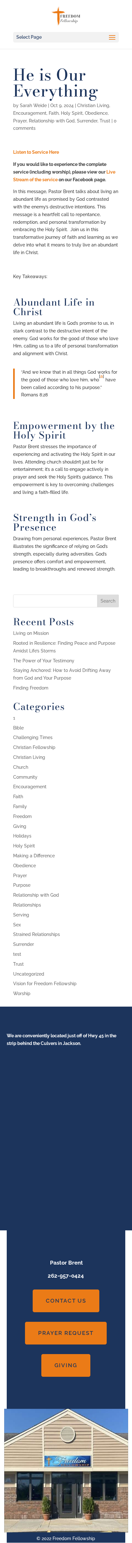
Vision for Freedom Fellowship (45, 983)
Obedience (96, 113)
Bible (18, 727)
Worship (21, 993)
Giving (19, 826)
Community (25, 777)
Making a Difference (34, 855)
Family (20, 806)
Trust (105, 120)
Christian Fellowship (34, 747)
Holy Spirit (72, 113)
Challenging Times (33, 737)
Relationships (27, 905)
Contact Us (66, 1301)
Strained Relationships (36, 934)
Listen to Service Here (36, 152)
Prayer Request (66, 1333)
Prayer (20, 120)
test (17, 954)
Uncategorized (28, 974)
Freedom (22, 816)
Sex (17, 924)
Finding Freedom (30, 687)
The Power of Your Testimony (43, 660)
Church (20, 767)
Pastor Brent (66, 1262)
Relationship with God (52, 120)
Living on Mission (31, 633)
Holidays (22, 835)
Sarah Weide (33, 105)
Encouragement (29, 113)
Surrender (87, 120)
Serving (21, 914)
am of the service (40, 179)
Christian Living (93, 105)
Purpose (21, 885)
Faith (54, 113)
